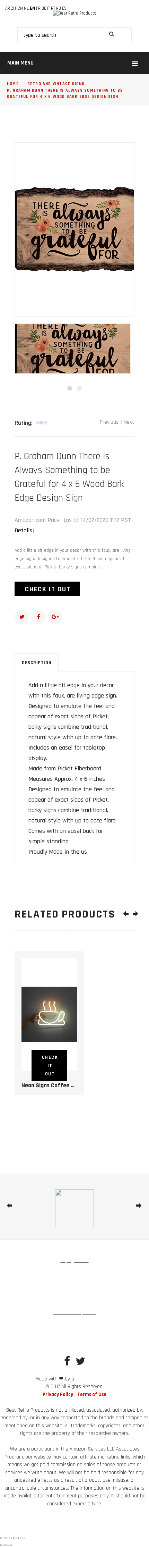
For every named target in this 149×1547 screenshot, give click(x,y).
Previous (109, 422)
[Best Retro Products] (74, 13)
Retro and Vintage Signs (56, 83)
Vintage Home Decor (36, 1273)
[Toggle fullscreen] (9, 1538)
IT (48, 8)
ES (64, 8)
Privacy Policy (58, 1394)
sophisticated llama (95, 1379)
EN (32, 8)
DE (44, 8)
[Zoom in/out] (3, 1538)
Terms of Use (91, 1394)
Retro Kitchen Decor (29, 1325)
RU (58, 8)
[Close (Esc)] (22, 1538)
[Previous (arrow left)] (3, 1545)
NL (26, 8)
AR (7, 8)
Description (36, 663)
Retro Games (71, 1287)
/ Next (127, 422)
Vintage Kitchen (36, 1287)
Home (13, 83)
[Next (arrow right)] (9, 1545)
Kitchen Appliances (109, 1287)
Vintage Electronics (74, 1299)
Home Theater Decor (74, 1339)
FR (38, 8)
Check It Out (48, 589)
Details (23, 530)
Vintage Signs (75, 1273)
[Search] (111, 34)
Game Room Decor (122, 1325)
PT (53, 8)
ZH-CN (17, 8)
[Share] (16, 1538)
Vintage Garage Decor (76, 1325)
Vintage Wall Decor (114, 1273)
